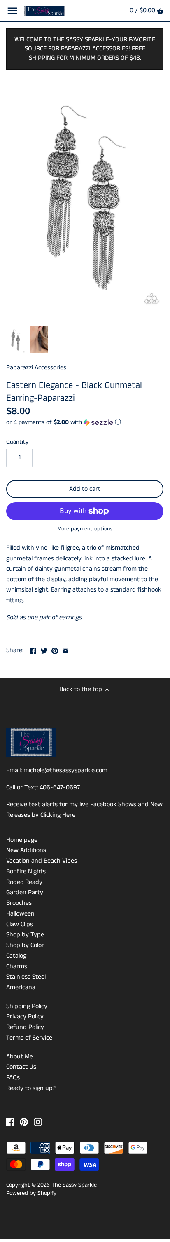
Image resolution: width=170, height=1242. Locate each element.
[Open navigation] (12, 11)
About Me (19, 1056)
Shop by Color (25, 945)
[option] (16, 339)
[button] (84, 422)
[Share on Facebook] (33, 649)
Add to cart (84, 489)
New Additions (26, 850)
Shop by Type (25, 934)
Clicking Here (57, 815)
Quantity (17, 442)
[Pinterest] (24, 1121)
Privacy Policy (25, 1016)
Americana (20, 987)
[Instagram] (38, 1121)
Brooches (19, 903)
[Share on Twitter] (44, 649)
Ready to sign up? (31, 1088)
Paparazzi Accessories (36, 367)
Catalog (16, 956)
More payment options (84, 529)
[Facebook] (10, 1121)
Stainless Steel (26, 976)
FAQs (13, 1077)
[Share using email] (65, 649)
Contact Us (21, 1067)
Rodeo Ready (24, 882)
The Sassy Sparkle (74, 1185)
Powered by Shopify (31, 1193)
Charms (16, 966)
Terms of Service (29, 1038)
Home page (21, 840)
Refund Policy (25, 1027)
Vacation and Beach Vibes (41, 861)
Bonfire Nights (26, 871)
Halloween (20, 913)
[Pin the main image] (54, 649)
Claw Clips (19, 924)
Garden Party (24, 892)
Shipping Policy (26, 1006)
